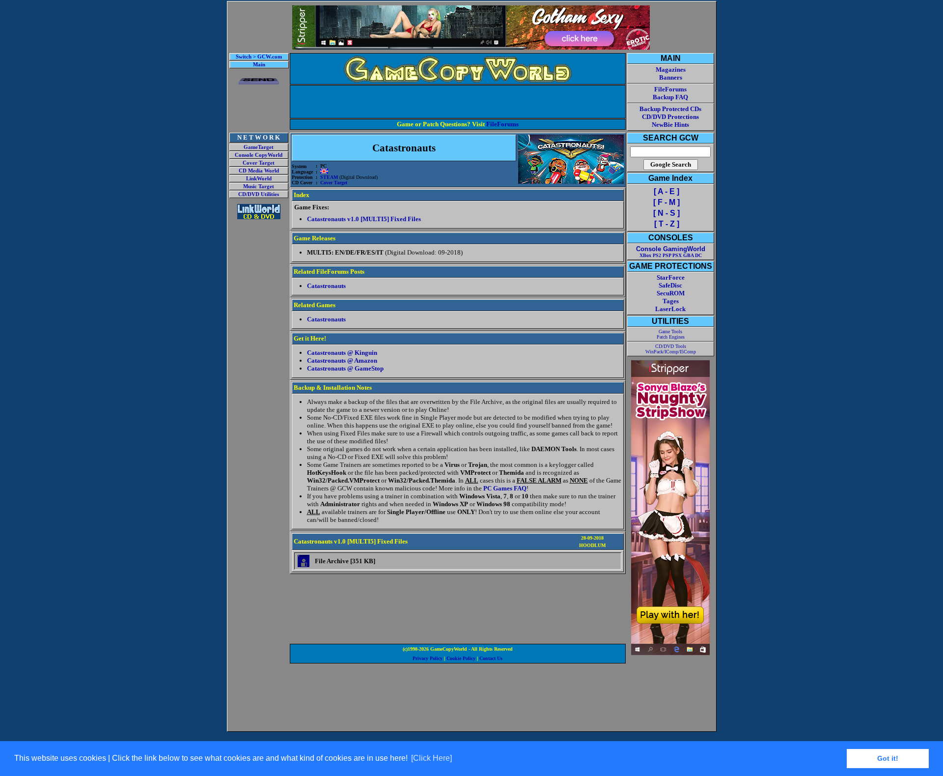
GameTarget (259, 147)
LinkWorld (259, 178)
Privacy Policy (428, 658)
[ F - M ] (666, 202)
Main (259, 64)
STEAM (329, 177)
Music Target (258, 186)
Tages (671, 301)
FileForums (502, 124)
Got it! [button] (887, 758)
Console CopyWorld (258, 155)
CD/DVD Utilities (258, 194)
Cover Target (259, 163)
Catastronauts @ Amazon (342, 360)
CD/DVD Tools (670, 346)
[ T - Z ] (666, 224)
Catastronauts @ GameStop (345, 368)
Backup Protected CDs (670, 109)
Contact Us (490, 658)
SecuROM (671, 293)
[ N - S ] (666, 213)
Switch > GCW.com (259, 56)
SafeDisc (670, 285)
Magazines (671, 69)
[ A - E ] (666, 191)
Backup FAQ (670, 97)
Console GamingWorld (670, 249)
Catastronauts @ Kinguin (342, 352)
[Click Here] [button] (431, 758)
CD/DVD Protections (670, 116)
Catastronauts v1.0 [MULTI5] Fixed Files (364, 219)
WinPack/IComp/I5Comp (670, 351)
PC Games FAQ (505, 488)
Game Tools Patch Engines (671, 334)
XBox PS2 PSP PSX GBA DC (670, 255)
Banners (670, 77)
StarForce (671, 277)
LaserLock (670, 309)
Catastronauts (326, 285)
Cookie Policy (460, 658)
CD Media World (259, 170)
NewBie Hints (670, 124)
